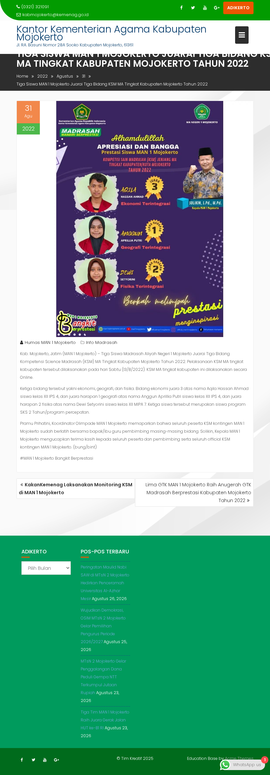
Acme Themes (239, 758)
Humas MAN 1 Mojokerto (50, 342)
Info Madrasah (101, 342)
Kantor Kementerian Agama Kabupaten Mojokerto (111, 33)
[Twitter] (193, 8)
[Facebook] (181, 8)
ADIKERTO (238, 8)
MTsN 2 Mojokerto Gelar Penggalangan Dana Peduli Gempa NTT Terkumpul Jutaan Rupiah (103, 676)
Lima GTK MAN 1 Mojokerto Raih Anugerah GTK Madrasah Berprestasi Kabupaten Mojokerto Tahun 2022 (198, 492)
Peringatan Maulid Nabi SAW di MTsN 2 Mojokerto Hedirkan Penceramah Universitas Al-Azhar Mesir (105, 582)
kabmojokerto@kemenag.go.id (55, 15)
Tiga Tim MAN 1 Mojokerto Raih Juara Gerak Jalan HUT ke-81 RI (105, 720)
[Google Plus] (216, 8)
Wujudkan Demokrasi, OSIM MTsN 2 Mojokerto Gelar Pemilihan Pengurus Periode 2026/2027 (103, 625)
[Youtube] (205, 8)
